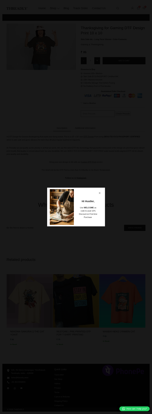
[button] (100, 193)
